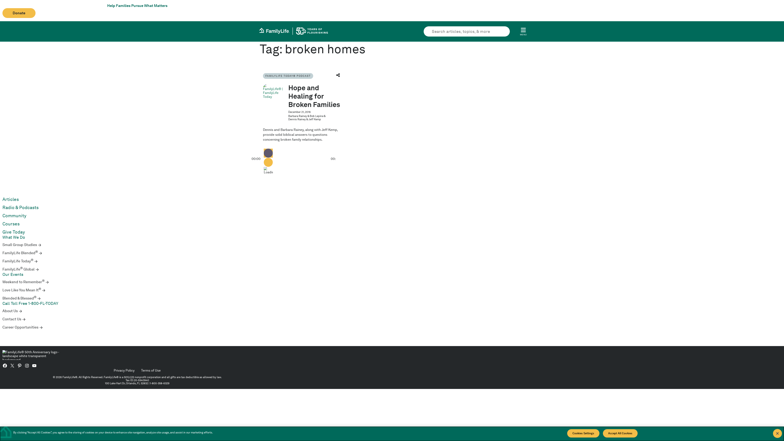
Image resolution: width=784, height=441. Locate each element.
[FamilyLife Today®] (273, 94)
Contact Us (11, 319)
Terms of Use (151, 370)
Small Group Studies (19, 245)
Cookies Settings (583, 433)
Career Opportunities (20, 327)
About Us (10, 311)
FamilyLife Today (17, 261)
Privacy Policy (124, 370)
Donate (19, 13)
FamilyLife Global (18, 269)
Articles (10, 199)
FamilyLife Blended (20, 253)
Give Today (13, 232)
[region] (392, 434)
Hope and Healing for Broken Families (314, 96)
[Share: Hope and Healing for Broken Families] (338, 75)
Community (14, 215)
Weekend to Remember (23, 282)
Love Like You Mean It (21, 290)
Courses (11, 224)
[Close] (777, 433)
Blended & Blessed (19, 298)
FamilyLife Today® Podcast (288, 75)
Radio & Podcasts (20, 207)
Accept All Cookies (620, 433)
